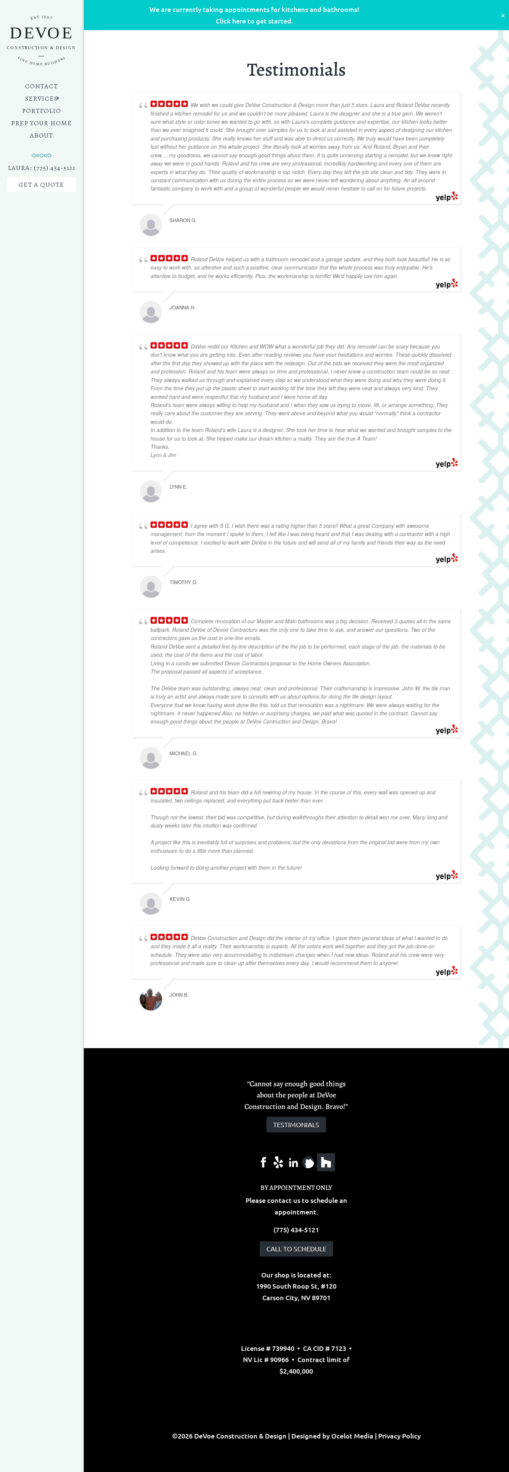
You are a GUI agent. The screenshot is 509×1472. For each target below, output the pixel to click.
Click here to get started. (254, 20)
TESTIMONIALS (296, 1124)
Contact (41, 87)
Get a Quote (41, 184)
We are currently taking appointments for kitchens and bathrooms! (254, 9)
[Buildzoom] (308, 1161)
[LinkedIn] (293, 1161)
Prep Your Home (41, 123)
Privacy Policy (399, 1435)
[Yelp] (278, 1161)
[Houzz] (326, 1162)
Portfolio (41, 111)
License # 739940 (267, 1348)
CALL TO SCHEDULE (296, 1248)
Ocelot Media (352, 1435)
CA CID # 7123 (324, 1348)
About (41, 136)
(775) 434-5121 (296, 1229)
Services (41, 99)
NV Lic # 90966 (266, 1359)
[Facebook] (263, 1161)
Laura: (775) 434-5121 (41, 169)
